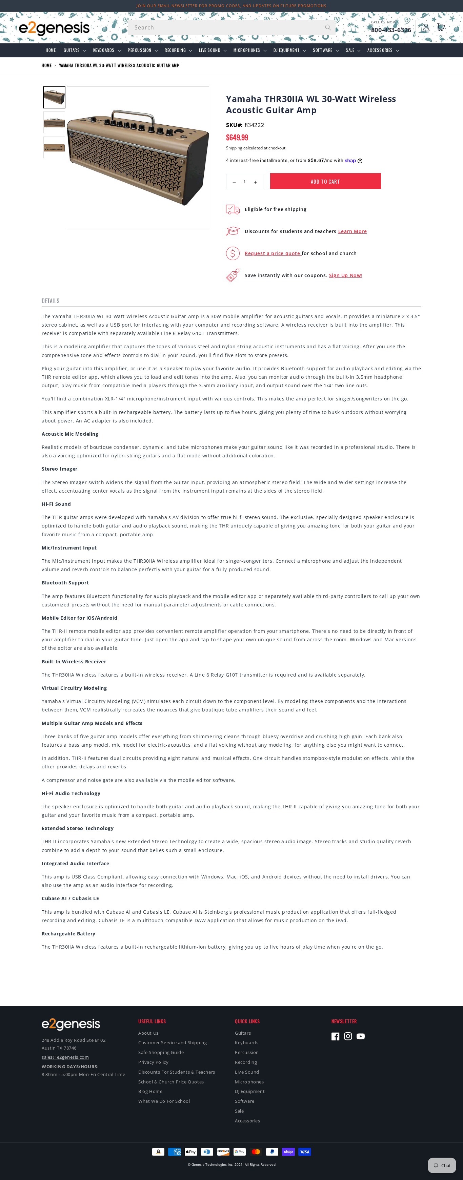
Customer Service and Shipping (172, 1042)
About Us (148, 1033)
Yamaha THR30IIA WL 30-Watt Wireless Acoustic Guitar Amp (119, 65)
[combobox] (232, 27)
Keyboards (104, 50)
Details (50, 301)
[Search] (328, 27)
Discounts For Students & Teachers (176, 1072)
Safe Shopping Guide (161, 1052)
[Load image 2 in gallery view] (54, 122)
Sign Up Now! (345, 275)
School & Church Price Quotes (171, 1082)
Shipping (234, 148)
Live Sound (209, 50)
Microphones (247, 50)
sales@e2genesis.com (65, 1057)
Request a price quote (273, 253)
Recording (175, 50)
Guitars (72, 50)
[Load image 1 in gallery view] (54, 97)
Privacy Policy (153, 1062)
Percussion (140, 50)
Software (323, 50)
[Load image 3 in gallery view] (54, 148)
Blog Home (150, 1091)
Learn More (352, 231)
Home (47, 65)
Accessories (380, 50)
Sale (350, 50)
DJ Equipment (287, 50)
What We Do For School (164, 1101)
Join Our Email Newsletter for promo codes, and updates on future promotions (231, 5)
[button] (442, 27)
